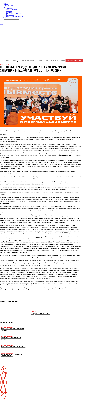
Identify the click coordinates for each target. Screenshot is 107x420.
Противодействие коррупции (13, 13)
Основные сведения (11, 9)
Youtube (5, 412)
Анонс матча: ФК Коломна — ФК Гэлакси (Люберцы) (12, 329)
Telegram (5, 413)
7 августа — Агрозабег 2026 (40, 314)
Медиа (4, 17)
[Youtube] (1, 412)
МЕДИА (64, 405)
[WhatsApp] (7, 296)
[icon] (65, 40)
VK (3, 410)
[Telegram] (12, 296)
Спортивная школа (8, 5)
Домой (1, 64)
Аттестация (9, 12)
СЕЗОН (39, 405)
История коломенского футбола (14, 16)
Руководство (9, 8)
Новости (5, 3)
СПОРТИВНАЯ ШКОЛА (27, 405)
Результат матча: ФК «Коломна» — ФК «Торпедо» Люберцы (11, 355)
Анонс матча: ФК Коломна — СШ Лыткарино (13, 347)
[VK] (2, 296)
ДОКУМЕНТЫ (54, 405)
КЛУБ (46, 405)
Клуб (4, 7)
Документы (9, 11)
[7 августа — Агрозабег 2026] (14, 312)
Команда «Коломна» (7, 327)
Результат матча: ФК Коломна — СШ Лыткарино (11, 338)
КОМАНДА (15, 405)
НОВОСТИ (5, 405)
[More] (18, 296)
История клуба (10, 15)
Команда (5, 4)
